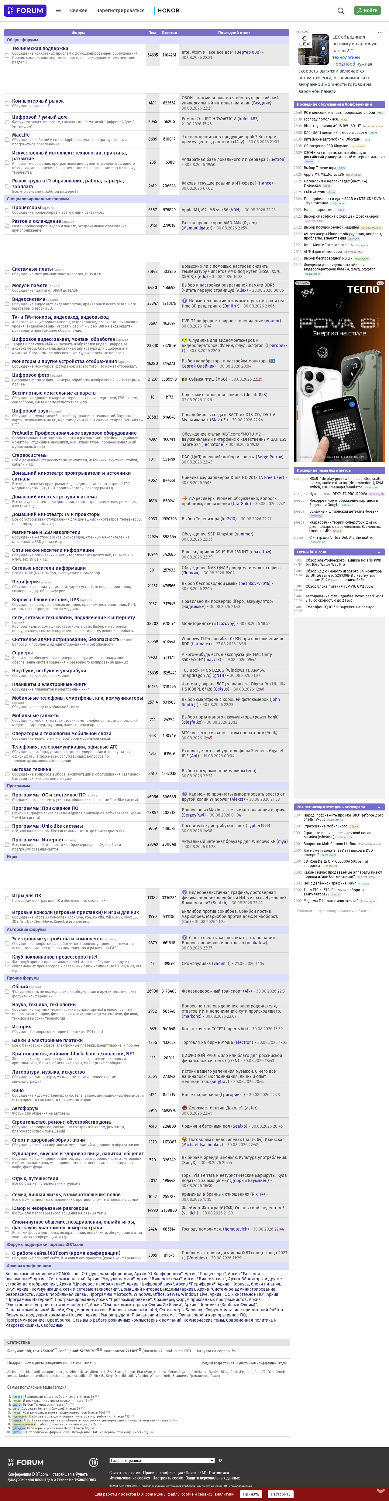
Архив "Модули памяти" (111, 1279)
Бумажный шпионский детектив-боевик (343, 511)
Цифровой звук (30, 411)
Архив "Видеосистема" (159, 1279)
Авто (16, 1408)
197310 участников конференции (252, 1362)
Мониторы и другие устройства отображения (64, 361)
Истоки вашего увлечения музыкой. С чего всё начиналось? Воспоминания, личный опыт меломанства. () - (229, 1076)
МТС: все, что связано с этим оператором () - (231, 735)
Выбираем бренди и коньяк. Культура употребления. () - (234, 1160)
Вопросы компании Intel (133, 1310)
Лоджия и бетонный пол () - (232, 1126)
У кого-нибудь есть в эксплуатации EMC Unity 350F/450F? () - (227, 657)
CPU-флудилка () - (223, 963)
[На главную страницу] (25, 11)
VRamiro (142, 1376)
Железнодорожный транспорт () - (234, 991)
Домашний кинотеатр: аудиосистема (54, 497)
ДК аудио (19, 1428)
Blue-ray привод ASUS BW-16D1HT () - (228, 554)
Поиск (191, 1473)
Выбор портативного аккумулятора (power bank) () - (230, 720)
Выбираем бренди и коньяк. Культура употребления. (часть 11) (79, 1416)
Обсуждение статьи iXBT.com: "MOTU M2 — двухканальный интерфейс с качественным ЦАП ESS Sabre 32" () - (234, 439)
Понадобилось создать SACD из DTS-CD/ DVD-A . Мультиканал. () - (229, 417)
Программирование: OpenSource (38, 1320)
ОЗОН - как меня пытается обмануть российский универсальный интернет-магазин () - (230, 103)
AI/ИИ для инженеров (323, 252)
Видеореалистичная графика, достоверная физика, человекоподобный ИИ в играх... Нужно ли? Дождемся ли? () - (234, 897)
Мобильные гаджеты (36, 715)
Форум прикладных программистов (211, 1299)
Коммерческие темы (204, 1320)
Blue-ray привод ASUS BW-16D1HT (332, 126)
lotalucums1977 (177, 1351)
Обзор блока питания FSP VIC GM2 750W (340, 586)
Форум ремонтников (86, 1310)
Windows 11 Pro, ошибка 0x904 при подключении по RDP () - (233, 641)
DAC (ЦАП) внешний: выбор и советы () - (234, 459)
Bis (109, 1372)
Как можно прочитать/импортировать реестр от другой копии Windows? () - (233, 797)
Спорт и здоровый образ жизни (48, 1140)
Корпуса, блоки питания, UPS (45, 600)
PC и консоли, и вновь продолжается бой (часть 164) (63, 1412)
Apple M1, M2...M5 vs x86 (324, 174)
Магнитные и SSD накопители (46, 532)
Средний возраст (213, 1362)
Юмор (17, 1400)
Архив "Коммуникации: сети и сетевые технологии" (68, 1289)
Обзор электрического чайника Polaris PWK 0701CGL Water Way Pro (343, 562)
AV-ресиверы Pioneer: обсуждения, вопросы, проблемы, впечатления (343, 236)
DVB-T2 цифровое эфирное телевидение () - (233, 323)
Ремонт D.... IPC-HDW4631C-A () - (222, 121)
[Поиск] (341, 10)
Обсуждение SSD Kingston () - (219, 536)
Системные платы (32, 269)
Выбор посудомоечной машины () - (221, 773)
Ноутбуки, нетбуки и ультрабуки (49, 671)
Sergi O (111, 1376)
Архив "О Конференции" (158, 1273)
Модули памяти (30, 285)
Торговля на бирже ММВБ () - (234, 1042)
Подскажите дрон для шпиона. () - (226, 397)
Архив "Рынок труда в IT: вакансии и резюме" (131, 1315)
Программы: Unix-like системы (47, 826)
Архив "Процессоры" (205, 1273)
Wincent (156, 1376)
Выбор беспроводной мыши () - (228, 586)
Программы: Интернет (38, 840)
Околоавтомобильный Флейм (34, 1310)
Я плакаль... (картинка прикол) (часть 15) (56, 1401)
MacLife (21, 135)
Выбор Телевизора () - (226, 518)
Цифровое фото (30, 375)
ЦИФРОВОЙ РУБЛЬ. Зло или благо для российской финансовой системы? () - (232, 1058)
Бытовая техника (31, 769)
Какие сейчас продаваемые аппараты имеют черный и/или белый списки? (343, 874)
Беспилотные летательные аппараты (54, 393)
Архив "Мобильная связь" (61, 1294)
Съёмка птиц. (315, 192)
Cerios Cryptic (178, 1372)
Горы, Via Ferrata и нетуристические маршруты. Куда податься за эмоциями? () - (234, 1180)
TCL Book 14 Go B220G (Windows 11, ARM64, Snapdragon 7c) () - (223, 673)
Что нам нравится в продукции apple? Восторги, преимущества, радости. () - (230, 139)
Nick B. (99, 1376)
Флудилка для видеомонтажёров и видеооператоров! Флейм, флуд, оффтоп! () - (234, 345)
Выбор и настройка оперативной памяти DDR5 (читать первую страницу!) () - (233, 288)
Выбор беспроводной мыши (328, 258)
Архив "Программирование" (124, 1299)
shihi (122, 1376)
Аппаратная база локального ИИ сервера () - (234, 162)
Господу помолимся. (321, 119)
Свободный (52, 1325)
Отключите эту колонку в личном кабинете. (334, 911)
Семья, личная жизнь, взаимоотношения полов (66, 1194)
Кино (18, 1090)
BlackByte (144, 1372)
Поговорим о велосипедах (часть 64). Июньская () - (233, 1142)
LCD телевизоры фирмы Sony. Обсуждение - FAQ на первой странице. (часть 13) (85, 1432)
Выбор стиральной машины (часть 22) (67, 1424)
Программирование (74, 1299)
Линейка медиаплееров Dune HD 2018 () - (234, 480)
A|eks (11, 1372)
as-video (91, 1372)
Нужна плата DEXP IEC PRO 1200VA (338, 494)
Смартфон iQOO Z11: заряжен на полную (340, 607)
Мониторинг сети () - (226, 623)
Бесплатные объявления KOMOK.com (42, 1273)
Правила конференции (163, 1473)
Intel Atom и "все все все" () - (223, 55)
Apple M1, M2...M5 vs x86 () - (229, 209)
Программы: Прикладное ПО (45, 808)
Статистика (219, 1473)
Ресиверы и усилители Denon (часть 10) (58, 1428)
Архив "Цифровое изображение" (92, 1284)
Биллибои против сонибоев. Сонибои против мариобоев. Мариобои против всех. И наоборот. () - (230, 916)
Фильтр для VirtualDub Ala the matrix (341, 537)
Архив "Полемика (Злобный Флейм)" (220, 1304)
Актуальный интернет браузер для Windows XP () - (235, 844)
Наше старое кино (320, 210)
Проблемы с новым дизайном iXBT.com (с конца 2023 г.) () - (234, 1255)
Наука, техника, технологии (44, 1004)
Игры (16, 1412)
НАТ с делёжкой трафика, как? (330, 883)
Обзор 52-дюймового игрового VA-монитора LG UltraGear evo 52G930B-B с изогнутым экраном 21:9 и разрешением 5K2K (344, 575)
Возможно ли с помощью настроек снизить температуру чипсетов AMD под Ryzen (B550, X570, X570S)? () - (231, 271)
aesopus (48, 1372)
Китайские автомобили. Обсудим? (333, 139)
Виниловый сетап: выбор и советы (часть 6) (59, 1397)
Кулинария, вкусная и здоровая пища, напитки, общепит (78, 1153)
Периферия (26, 582)
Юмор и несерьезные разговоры (50, 1208)
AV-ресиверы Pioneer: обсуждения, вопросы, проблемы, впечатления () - (234, 501)
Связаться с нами (124, 1473)
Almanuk (76, 1372)
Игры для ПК (26, 895)
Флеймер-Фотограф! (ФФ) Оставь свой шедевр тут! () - (233, 1210)
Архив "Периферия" (195, 1284)
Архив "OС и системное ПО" (237, 1294)
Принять (251, 1494)
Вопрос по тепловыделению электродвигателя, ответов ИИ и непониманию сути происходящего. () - (231, 1011)
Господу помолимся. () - (233, 1229)
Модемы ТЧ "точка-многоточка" (331, 901)
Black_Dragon (124, 1372)
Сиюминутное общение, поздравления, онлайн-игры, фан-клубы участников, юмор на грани (73, 1225)
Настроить (281, 1494)
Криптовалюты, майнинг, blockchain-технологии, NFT (73, 1054)
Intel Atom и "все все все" (326, 245)
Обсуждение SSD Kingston (326, 146)
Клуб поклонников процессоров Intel (55, 957)
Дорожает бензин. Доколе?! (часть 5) (51, 1409)
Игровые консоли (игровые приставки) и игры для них (75, 912)
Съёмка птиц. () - (225, 379)
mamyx (72, 1376)
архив (48, 208)
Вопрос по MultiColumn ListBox (330, 844)
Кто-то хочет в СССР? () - (232, 1028)
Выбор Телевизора (320, 168)
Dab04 (214, 1372)
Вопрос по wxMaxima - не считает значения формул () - (234, 812)
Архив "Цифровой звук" (150, 1284)
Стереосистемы (30, 455)
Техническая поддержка (40, 48)
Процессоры (26, 207)
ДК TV (16, 1404)
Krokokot (26, 1376)
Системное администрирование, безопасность (65, 639)
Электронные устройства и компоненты (58, 939)
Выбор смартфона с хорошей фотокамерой (341, 216)
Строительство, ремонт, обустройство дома (61, 1122)
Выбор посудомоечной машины (331, 227)
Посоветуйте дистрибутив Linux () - (227, 828)
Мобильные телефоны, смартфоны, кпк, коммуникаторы (77, 698)
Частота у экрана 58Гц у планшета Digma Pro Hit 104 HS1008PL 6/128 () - (233, 686)
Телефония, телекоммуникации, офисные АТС (64, 747)
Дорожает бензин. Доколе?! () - (221, 1110)
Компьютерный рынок (38, 101)
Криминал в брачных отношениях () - (225, 1197)
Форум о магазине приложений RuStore (244, 1310)
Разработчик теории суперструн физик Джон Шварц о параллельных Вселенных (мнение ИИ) (345, 526)
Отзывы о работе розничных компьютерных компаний (127, 1320)
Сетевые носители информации (49, 568)
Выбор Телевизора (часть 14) (46, 1405)
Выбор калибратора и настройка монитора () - (226, 363)
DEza (224, 1372)
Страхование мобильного (325, 826)
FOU (270, 1372)
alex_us (62, 1372)
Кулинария (20, 1416)
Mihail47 (85, 1376)
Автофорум (25, 1108)
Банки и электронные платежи (47, 1040)
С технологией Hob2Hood (346, 57)
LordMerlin (42, 1376)
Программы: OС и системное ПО (49, 795)
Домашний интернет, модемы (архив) (158, 1289)
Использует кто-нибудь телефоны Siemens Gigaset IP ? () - (233, 753)
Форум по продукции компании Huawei (44, 1315)
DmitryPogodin (241, 1372)
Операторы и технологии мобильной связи (62, 733)
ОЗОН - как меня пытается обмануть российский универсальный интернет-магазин (344, 155)
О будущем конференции (107, 1273)
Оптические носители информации (53, 550)
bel (102, 1372)
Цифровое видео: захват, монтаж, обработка (63, 339)
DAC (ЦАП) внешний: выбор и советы (335, 133)
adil (37, 1372)
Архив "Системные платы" (59, 1279)
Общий (20, 987)
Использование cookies (129, 1478)
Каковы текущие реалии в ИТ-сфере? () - (229, 186)
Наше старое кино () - (231, 1094)
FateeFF (259, 1372)
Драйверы (164, 1299)
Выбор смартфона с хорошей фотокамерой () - (231, 702)
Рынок (17, 1420)
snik (131, 1376)
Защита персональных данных (213, 1478)
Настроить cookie (168, 1478)
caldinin (160, 1372)
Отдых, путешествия (35, 1178)
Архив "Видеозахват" (205, 1279)
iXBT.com (68, 1258)
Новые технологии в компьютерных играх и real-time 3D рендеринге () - (234, 303)
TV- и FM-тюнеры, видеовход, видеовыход (60, 317)
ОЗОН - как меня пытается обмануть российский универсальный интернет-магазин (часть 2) (98, 1420)
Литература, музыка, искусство (48, 1072)
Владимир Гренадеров (190, 1376)
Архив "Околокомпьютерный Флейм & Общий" (136, 1304)
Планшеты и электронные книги (49, 684)
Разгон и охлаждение (36, 221)
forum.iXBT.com (225, 1486)
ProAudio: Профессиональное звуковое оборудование (74, 433)
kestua (12, 1376)
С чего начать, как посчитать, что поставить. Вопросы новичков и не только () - (229, 943)
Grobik (281, 1372)
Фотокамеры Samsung (181, 1310)
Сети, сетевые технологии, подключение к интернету (73, 617)
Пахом (215, 1376)
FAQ (202, 1473)
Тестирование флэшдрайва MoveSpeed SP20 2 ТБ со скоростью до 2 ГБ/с (344, 598)
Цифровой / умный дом (39, 117)
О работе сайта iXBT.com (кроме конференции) (66, 1253)
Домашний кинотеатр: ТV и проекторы (56, 514)
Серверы (22, 653)
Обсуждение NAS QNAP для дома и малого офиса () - (231, 570)
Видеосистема (28, 299)
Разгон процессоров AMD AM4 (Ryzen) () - (219, 225)
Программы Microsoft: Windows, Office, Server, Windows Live (148, 1294)
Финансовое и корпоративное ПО (212, 1315)
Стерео (17, 1396)
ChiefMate (199, 1372)
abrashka (25, 1372)
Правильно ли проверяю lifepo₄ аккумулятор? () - (227, 604)
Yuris (167, 1376)
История (22, 1027)
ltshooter (58, 1376)
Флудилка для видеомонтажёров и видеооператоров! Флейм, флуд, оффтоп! (340, 267)
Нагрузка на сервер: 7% (215, 1351)
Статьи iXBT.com (311, 552)
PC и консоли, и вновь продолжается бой (339, 112)
